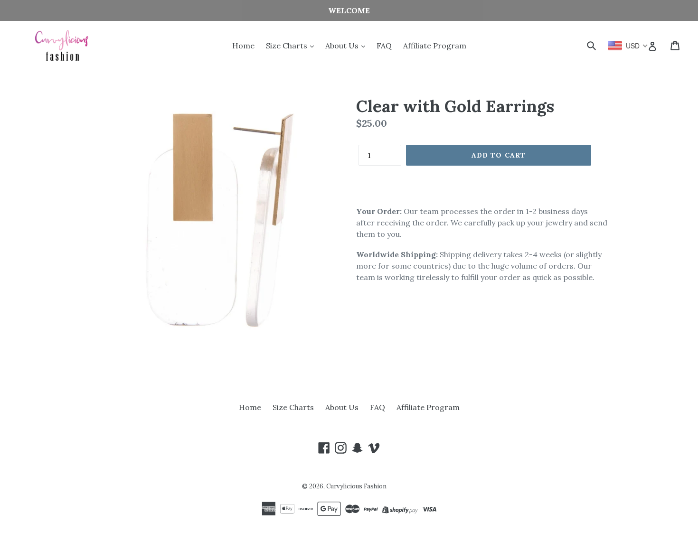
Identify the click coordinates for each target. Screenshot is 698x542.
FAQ (384, 45)
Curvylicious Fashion (356, 486)
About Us (342, 45)
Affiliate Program (434, 45)
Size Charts (287, 45)
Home (243, 45)
